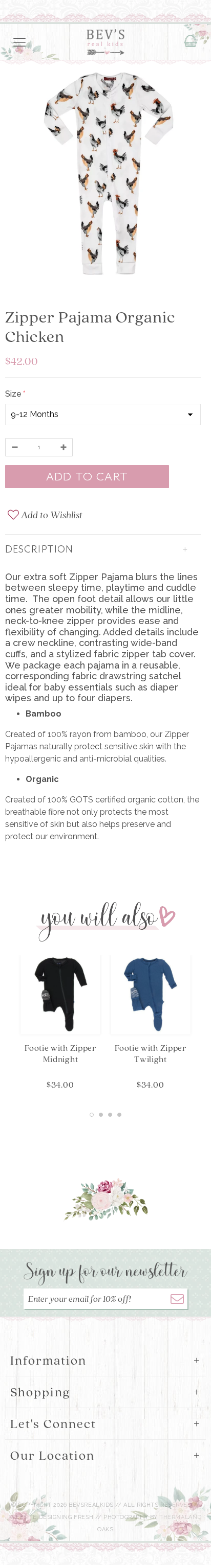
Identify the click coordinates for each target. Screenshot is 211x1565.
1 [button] (92, 1115)
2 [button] (101, 1115)
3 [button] (110, 1115)
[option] (105, 176)
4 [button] (119, 1115)
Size (14, 394)
